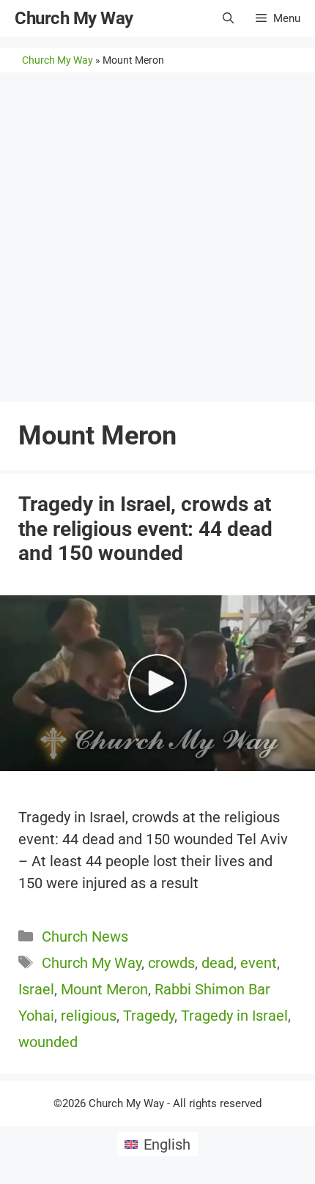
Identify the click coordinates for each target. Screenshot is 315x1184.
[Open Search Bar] (228, 18)
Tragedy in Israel (234, 1015)
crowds (171, 963)
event (258, 963)
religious (88, 1015)
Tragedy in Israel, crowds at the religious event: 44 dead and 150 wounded (145, 528)
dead (217, 963)
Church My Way (74, 18)
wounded (48, 1042)
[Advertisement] (157, 237)
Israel (36, 989)
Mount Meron (104, 989)
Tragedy (148, 1015)
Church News (85, 936)
